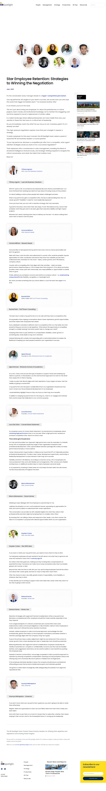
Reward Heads (29, 232)
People (38, 5)
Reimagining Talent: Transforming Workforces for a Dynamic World (86, 139)
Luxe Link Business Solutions (33, 171)
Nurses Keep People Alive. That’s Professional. (54, 772)
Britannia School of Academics (42, 356)
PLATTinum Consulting (40, 298)
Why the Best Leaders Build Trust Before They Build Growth (87, 154)
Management (47, 5)
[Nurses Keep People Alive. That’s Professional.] (56, 767)
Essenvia (27, 685)
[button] (84, 5)
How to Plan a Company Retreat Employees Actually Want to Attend (86, 110)
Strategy (57, 5)
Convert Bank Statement (35, 414)
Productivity (66, 5)
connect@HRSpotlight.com (23, 745)
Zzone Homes (29, 485)
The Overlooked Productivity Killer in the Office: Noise (87, 125)
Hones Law (30, 598)
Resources (83, 5)
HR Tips (75, 5)
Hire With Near (29, 535)
